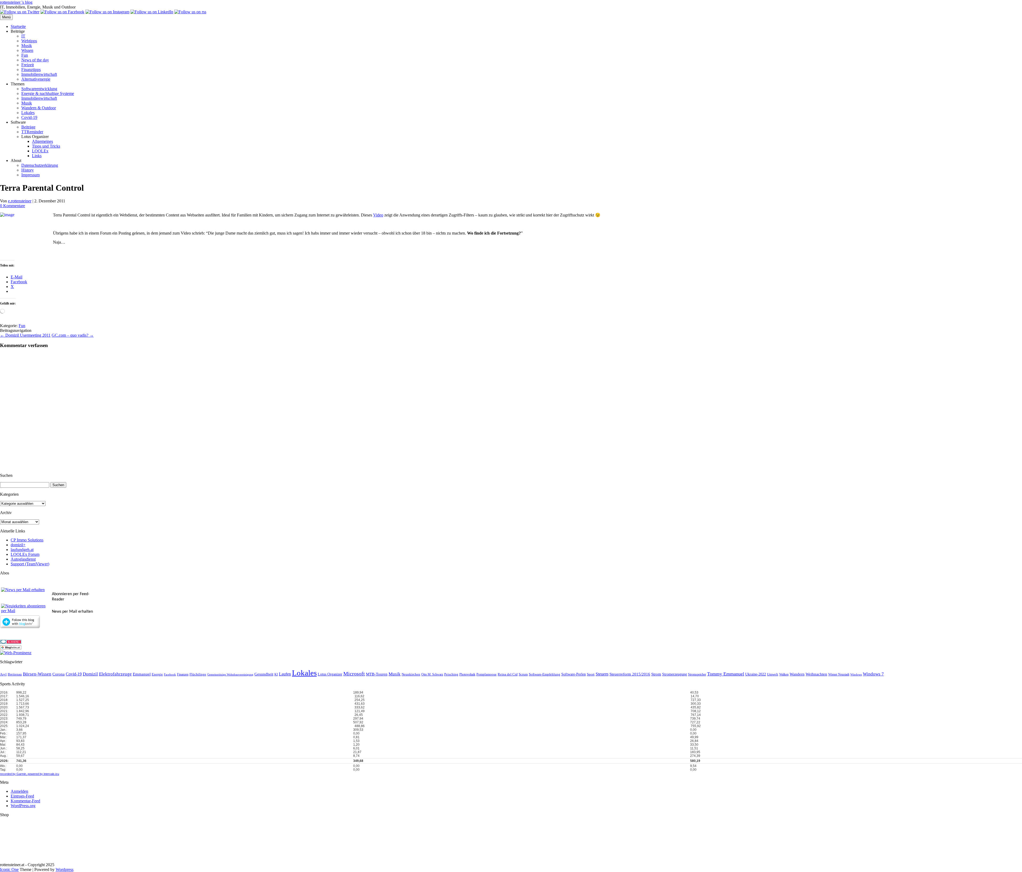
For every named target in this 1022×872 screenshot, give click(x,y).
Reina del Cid (508, 674)
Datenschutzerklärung (39, 165)
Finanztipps (31, 69)
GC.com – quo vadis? (73, 335)
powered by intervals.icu (43, 773)
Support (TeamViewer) (30, 564)
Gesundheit (263, 674)
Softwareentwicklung (39, 88)
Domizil (90, 674)
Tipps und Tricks (46, 146)
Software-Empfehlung (544, 674)
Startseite (18, 26)
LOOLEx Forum (25, 554)
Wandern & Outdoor (38, 108)
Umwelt (772, 674)
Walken (784, 674)
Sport (591, 674)
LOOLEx (40, 151)
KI (276, 674)
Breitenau (15, 674)
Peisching (451, 674)
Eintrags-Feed (22, 796)
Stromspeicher (697, 674)
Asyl (3, 674)
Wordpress (64, 869)
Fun (24, 55)
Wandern (797, 674)
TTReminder (32, 132)
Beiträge (28, 127)
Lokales (28, 112)
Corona (58, 674)
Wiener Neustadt (838, 674)
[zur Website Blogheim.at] (10, 648)
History (27, 170)
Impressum (30, 175)
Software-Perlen (573, 674)
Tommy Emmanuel (725, 674)
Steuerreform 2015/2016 (629, 674)
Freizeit (27, 64)
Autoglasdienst (23, 559)
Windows (856, 674)
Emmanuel (142, 674)
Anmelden (19, 791)
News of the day (35, 60)
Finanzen (182, 674)
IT (23, 36)
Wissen (27, 50)
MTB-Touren (377, 674)
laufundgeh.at (22, 549)
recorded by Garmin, (13, 773)
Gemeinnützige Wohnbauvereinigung (230, 674)
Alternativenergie (35, 79)
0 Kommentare (12, 205)
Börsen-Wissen (37, 674)
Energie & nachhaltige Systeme (47, 93)
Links (37, 155)
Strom (656, 674)
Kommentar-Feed (25, 801)
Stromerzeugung (674, 674)
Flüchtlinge (197, 674)
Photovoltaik (467, 674)
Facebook (170, 674)
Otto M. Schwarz (432, 674)
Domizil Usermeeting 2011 (25, 335)
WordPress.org (23, 805)
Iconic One (9, 869)
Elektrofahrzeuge (115, 674)
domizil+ (18, 545)
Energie (157, 674)
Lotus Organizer (330, 674)
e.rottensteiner (19, 201)
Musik (26, 45)
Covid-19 (29, 117)
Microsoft (354, 674)
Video (378, 215)
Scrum (523, 674)
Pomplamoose (486, 674)
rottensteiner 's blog (16, 2)
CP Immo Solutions (27, 540)
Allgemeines (42, 141)
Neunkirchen (411, 674)
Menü (6, 17)
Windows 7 (873, 674)
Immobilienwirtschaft (39, 74)
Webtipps (29, 41)
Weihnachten (816, 674)
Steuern (602, 674)
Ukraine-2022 (755, 674)
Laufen (285, 674)
